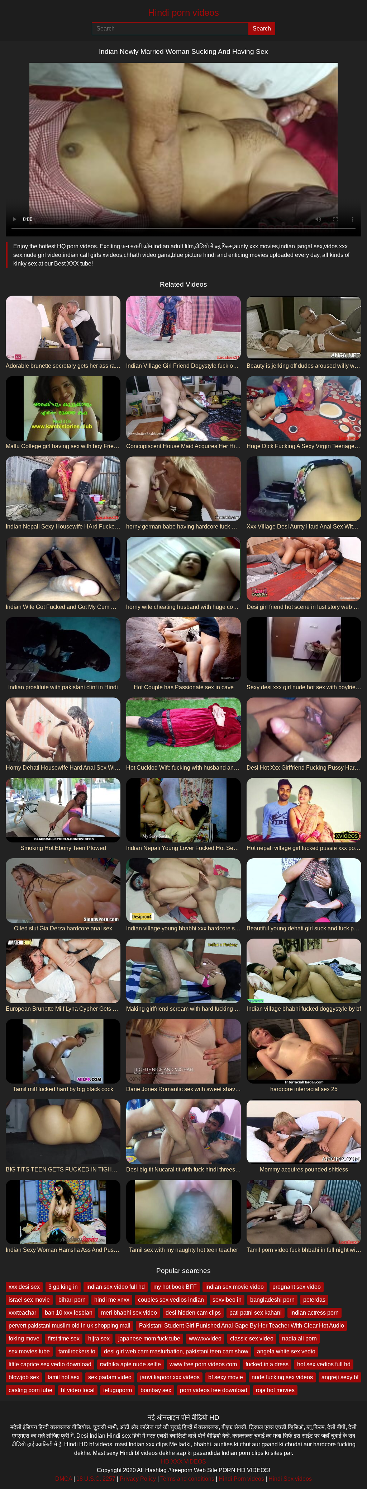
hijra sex (99, 1338)
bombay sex (155, 1390)
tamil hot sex (64, 1377)
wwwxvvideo (205, 1338)
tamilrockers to (76, 1351)
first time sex (64, 1338)
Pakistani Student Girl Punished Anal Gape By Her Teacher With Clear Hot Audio (241, 1326)
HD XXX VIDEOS (183, 1462)
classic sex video (251, 1338)
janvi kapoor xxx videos (170, 1377)
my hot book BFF (175, 1287)
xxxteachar (22, 1313)
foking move (24, 1338)
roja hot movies (275, 1390)
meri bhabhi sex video (129, 1313)
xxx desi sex (24, 1287)
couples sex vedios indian (171, 1300)
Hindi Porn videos (241, 1479)
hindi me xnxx (111, 1300)
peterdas (314, 1300)
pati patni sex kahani (255, 1313)
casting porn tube (30, 1390)
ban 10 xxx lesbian (68, 1313)
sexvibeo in (227, 1300)
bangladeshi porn (272, 1300)
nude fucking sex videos (282, 1377)
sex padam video (110, 1377)
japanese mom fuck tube (149, 1338)
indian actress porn (314, 1313)
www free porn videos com (203, 1364)
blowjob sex (24, 1377)
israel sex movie (29, 1300)
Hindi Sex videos (290, 1479)
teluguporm (117, 1390)
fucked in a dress (267, 1364)
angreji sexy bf (339, 1377)
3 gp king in (63, 1287)
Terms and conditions (187, 1479)
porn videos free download (213, 1390)
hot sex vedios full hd (324, 1364)
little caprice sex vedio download (50, 1364)
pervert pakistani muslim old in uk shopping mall (69, 1326)
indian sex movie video (234, 1287)
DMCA (63, 1479)
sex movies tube (29, 1351)
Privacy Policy (138, 1479)
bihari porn (72, 1300)
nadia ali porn (299, 1338)
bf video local (78, 1390)
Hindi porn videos (183, 13)
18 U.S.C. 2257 (95, 1479)
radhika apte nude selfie (130, 1364)
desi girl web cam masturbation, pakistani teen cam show (176, 1351)
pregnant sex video (296, 1287)
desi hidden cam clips (193, 1313)
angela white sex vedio (286, 1351)
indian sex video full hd (115, 1287)
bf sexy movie (225, 1377)
